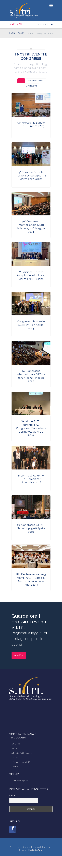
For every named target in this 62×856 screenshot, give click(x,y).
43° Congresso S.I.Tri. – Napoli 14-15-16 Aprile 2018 (31, 528)
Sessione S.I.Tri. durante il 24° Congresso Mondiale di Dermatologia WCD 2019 (31, 428)
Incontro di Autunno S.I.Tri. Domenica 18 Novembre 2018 (31, 479)
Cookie (15, 766)
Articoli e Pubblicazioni (22, 753)
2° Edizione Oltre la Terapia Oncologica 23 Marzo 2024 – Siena (31, 275)
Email (12, 795)
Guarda (18, 655)
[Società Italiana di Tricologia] (23, 10)
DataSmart (38, 850)
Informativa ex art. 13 (21, 762)
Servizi (15, 748)
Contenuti (16, 757)
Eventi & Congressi (20, 780)
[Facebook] (12, 829)
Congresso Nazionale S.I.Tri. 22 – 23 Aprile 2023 (31, 325)
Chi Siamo (16, 743)
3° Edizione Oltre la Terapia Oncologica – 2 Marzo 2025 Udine (31, 175)
